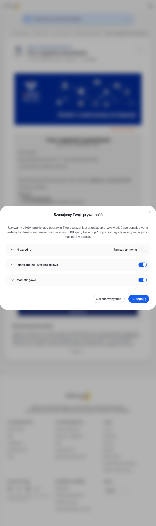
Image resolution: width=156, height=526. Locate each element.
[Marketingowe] (142, 280)
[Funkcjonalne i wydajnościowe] (142, 265)
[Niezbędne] (142, 249)
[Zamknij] (149, 212)
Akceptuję (138, 299)
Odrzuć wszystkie (109, 299)
